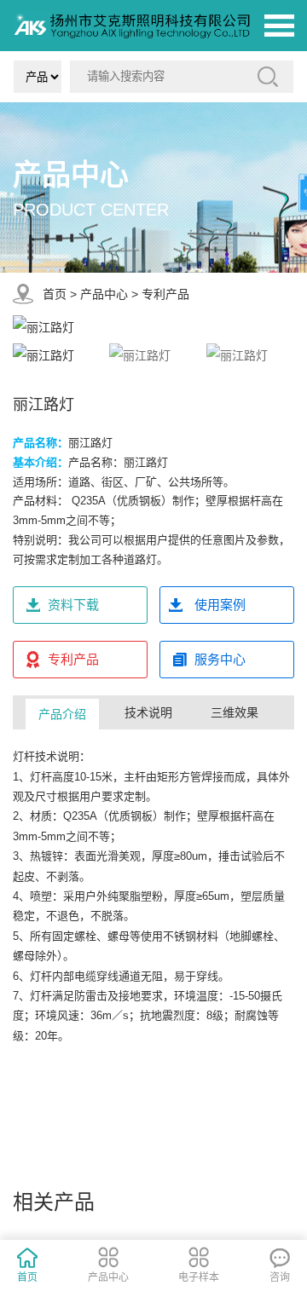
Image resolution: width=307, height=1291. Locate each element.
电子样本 (198, 1277)
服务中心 (220, 659)
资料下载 (73, 604)
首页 (55, 294)
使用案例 (220, 604)
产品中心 (104, 294)
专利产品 (165, 294)
